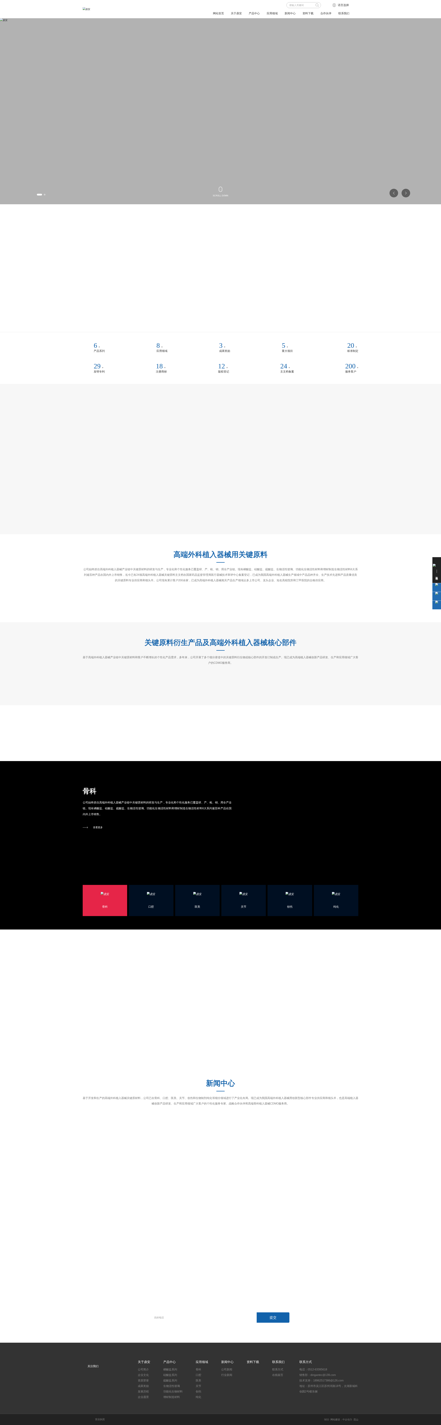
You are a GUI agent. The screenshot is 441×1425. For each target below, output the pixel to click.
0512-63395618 (317, 1362)
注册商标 (161, 371)
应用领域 (161, 350)
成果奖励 (224, 350)
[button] (38, 194)
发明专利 (99, 371)
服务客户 (352, 371)
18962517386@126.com (328, 1373)
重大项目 (289, 350)
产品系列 (99, 350)
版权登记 (224, 371)
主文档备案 (289, 371)
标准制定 (352, 350)
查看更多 (98, 818)
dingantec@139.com (323, 1367)
